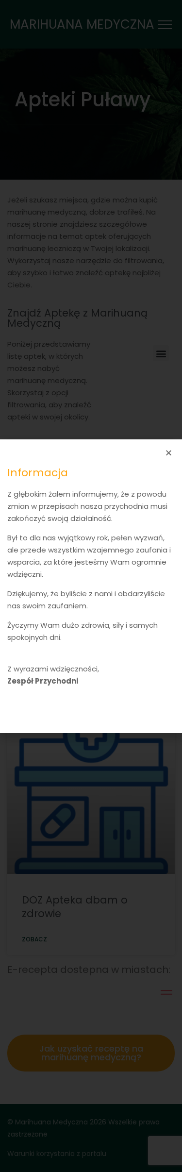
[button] (168, 452)
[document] (91, 586)
